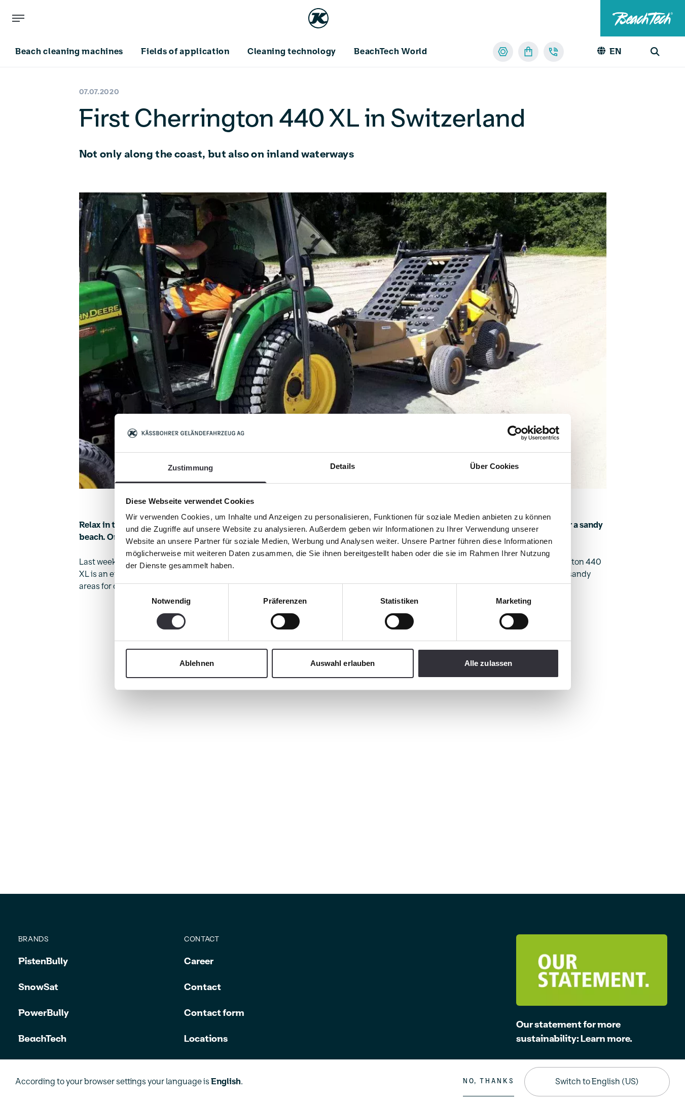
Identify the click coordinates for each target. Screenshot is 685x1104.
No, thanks (488, 1081)
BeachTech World (390, 52)
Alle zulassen (488, 663)
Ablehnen (196, 663)
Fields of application (185, 52)
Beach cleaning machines (69, 52)
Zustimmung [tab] (190, 468)
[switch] (285, 621)
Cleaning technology (291, 52)
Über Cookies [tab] (494, 466)
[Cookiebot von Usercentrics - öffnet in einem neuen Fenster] (515, 433)
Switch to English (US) (597, 1082)
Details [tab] (342, 466)
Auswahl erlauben (342, 663)
